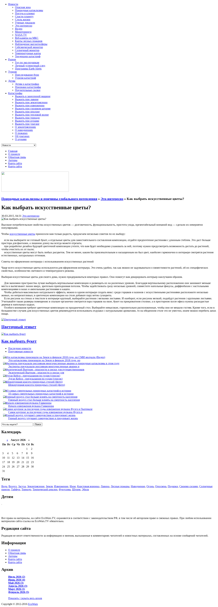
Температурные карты (28, 53)
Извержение (61, 486)
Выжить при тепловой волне (32, 114)
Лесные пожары (120, 486)
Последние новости (19, 348)
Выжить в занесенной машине (32, 96)
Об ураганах (22, 136)
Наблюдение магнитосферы (31, 44)
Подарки (173, 486)
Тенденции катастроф (27, 56)
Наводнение (138, 486)
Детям (11, 80)
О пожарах (21, 133)
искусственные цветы (22, 233)
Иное (73, 486)
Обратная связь (17, 157)
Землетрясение (35, 486)
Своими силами (188, 486)
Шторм (76, 489)
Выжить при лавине (26, 99)
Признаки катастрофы (28, 87)
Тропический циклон (45, 489)
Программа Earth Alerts (28, 68)
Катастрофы (15, 93)
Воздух (13, 486)
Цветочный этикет (18, 327)
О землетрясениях (25, 127)
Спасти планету (24, 16)
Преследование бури (27, 74)
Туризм (12, 71)
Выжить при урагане (27, 123)
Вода (4, 486)
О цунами (21, 139)
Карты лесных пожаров (28, 41)
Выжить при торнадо (27, 117)
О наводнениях (24, 130)
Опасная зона (23, 7)
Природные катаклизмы (29, 10)
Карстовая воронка (88, 486)
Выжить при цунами (27, 120)
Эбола (85, 489)
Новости (13, 4)
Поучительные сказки (27, 90)
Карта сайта (15, 163)
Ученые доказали (25, 22)
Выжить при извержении (29, 105)
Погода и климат (25, 13)
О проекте (14, 154)
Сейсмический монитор (29, 47)
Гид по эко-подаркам (27, 62)
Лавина (105, 486)
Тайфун (15, 489)
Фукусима (65, 489)
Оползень (160, 486)
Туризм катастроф (25, 77)
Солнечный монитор (27, 50)
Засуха (22, 486)
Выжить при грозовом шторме (33, 108)
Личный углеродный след (30, 65)
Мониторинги (23, 31)
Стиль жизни (22, 19)
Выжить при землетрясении (31, 102)
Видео (18, 28)
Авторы (12, 160)
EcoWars (33, 604)
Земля (49, 486)
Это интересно (23, 25)
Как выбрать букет (19, 341)
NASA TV (21, 34)
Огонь (150, 486)
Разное (12, 59)
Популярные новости (20, 351)
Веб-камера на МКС (26, 37)
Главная (12, 151)
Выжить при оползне (27, 111)
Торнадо (26, 489)
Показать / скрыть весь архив (25, 598)
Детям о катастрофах (27, 84)
